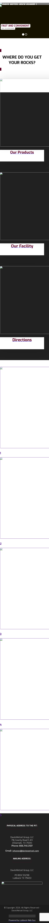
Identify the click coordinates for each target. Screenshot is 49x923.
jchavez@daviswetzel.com (26, 851)
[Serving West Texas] (18, 4)
